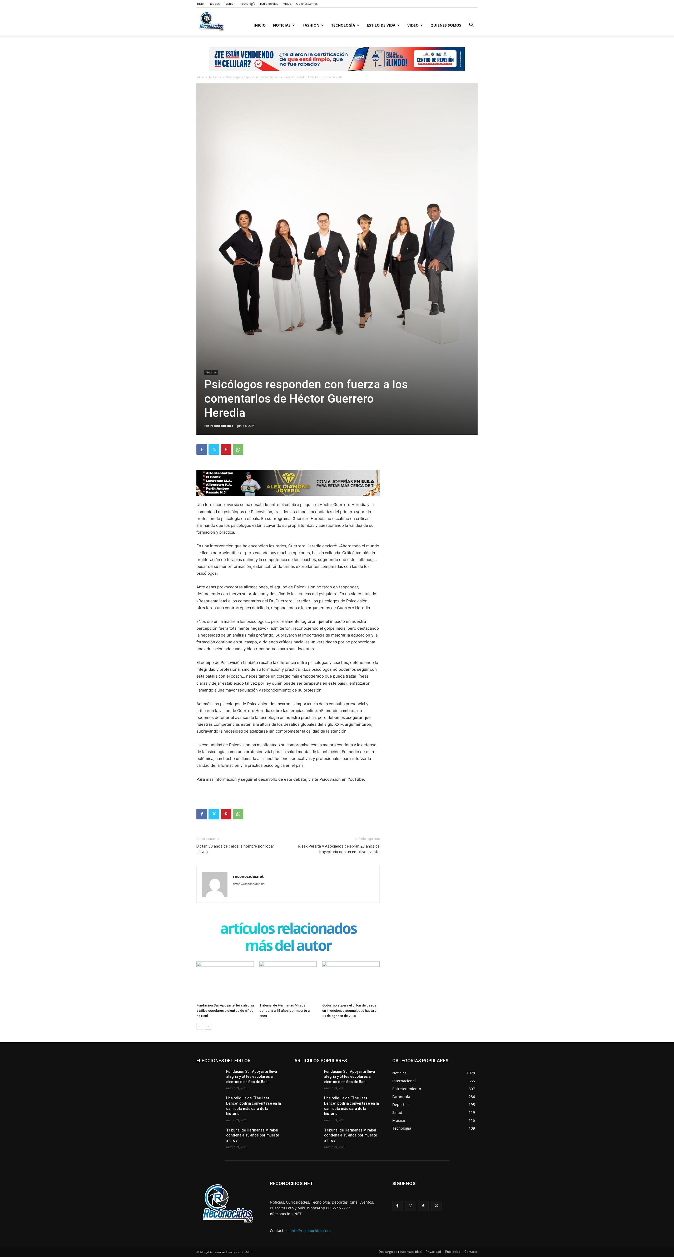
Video (287, 4)
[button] (471, 25)
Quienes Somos (307, 4)
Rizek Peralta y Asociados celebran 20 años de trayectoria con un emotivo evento (339, 849)
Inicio (200, 4)
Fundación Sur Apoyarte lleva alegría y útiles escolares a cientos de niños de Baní (225, 1010)
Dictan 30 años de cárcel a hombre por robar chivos (235, 849)
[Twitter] (214, 449)
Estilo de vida (269, 4)
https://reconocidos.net (249, 884)
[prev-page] (199, 1026)
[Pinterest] (226, 449)
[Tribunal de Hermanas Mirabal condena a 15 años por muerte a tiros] (288, 981)
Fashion (230, 4)
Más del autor (288, 946)
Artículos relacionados (288, 929)
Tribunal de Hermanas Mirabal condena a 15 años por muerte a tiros (284, 1010)
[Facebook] (201, 449)
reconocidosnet (221, 426)
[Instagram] (410, 1206)
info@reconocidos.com (311, 1230)
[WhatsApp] (238, 449)
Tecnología (247, 4)
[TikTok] (423, 1206)
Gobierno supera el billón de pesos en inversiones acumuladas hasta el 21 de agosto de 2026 (349, 1010)
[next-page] (208, 1026)
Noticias (214, 4)
